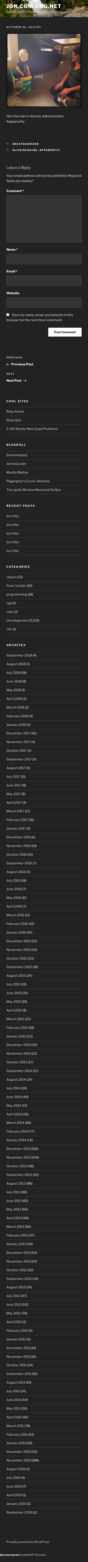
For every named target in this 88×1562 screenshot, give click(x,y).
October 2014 (16, 1062)
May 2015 (13, 1002)
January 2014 (16, 1140)
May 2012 (13, 1313)
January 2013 (16, 1244)
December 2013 (18, 1149)
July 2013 (13, 1192)
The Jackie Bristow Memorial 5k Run (33, 490)
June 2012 (14, 1305)
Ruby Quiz (13, 420)
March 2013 (15, 1227)
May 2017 (13, 794)
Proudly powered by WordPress (27, 1542)
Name (12, 249)
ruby (9, 612)
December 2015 (18, 941)
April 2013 (14, 1218)
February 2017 (17, 820)
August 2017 (16, 768)
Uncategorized (25, 143)
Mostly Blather (17, 472)
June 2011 (13, 1400)
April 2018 (14, 699)
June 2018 (14, 681)
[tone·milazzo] (16, 455)
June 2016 (14, 889)
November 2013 (18, 1157)
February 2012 (17, 1331)
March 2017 (15, 811)
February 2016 (17, 924)
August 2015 (16, 976)
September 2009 (19, 1512)
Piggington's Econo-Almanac (28, 481)
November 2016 (18, 846)
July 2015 (13, 984)
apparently (50, 150)
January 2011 (16, 1443)
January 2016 (16, 932)
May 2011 (13, 1408)
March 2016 (15, 915)
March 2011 (15, 1426)
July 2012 (13, 1296)
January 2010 (16, 1504)
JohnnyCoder (16, 464)
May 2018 (13, 690)
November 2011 (18, 1357)
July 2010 (13, 1478)
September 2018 (19, 655)
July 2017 (13, 777)
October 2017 (16, 751)
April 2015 (14, 1010)
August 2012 (16, 1287)
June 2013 (14, 1201)
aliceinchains (25, 150)
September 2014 (19, 1071)
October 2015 (16, 958)
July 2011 (13, 1391)
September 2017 (19, 759)
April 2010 (14, 1495)
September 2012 (19, 1279)
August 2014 (16, 1079)
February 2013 (17, 1235)
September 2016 (19, 863)
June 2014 (14, 1097)
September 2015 (19, 967)
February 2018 (17, 716)
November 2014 (18, 1053)
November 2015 (18, 950)
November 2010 (18, 1460)
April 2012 (14, 1322)
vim (9, 629)
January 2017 (16, 828)
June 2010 (14, 1486)
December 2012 (18, 1253)
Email (11, 271)
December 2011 (18, 1348)
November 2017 (18, 742)
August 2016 (16, 872)
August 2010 (16, 1469)
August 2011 (15, 1382)
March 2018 (15, 707)
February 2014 (17, 1131)
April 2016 (14, 906)
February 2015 (17, 1028)
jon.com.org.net (34, 6)
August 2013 (16, 1183)
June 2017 (14, 785)
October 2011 (16, 1365)
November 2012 (18, 1261)
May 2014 (13, 1106)
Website (12, 293)
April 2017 (14, 803)
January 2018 (16, 725)
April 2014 (14, 1114)
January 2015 (16, 1036)
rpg (9, 603)
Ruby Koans (15, 411)
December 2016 (18, 837)
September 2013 (19, 1175)
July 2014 (13, 1088)
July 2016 (13, 881)
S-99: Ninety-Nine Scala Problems (32, 429)
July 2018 (13, 673)
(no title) (12, 516)
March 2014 (15, 1123)
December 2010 (18, 1452)
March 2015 (15, 1019)
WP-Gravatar (37, 1554)
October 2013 (16, 1166)
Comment (15, 191)
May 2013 (13, 1209)
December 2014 (18, 1045)
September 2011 (18, 1374)
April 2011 (13, 1417)
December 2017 (18, 733)
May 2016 (13, 898)
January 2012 (16, 1339)
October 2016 (16, 854)
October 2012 (16, 1270)
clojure (11, 577)
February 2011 (17, 1434)
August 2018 (16, 664)
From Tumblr (16, 586)
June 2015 (14, 993)
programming (16, 594)
